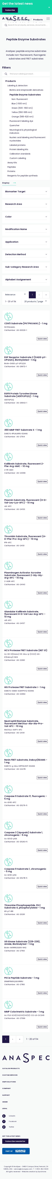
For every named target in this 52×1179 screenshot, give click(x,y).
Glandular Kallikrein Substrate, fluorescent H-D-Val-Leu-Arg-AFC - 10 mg (24, 614)
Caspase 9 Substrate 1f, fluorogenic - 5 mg (25, 797)
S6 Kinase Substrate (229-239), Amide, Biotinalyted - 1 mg (22, 943)
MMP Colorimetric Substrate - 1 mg (24, 1011)
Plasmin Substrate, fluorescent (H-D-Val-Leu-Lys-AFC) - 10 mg (25, 501)
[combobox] (15, 294)
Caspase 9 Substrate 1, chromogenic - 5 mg (25, 870)
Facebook (13, 1121)
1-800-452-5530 (41, 1169)
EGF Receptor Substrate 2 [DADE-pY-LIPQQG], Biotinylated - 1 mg (25, 358)
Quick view (42, 339)
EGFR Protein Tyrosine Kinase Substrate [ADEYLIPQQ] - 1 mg (21, 395)
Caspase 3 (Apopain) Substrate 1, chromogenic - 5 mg (23, 834)
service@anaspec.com (23, 1169)
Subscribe (10, 10)
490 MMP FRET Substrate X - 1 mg (23, 429)
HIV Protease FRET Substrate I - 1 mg (24, 687)
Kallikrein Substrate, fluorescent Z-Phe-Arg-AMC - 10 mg (24, 465)
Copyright (8, 1166)
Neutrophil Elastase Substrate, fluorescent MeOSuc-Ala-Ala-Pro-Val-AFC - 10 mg (23, 723)
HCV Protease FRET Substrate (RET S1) (25, 650)
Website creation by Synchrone (34, 1171)
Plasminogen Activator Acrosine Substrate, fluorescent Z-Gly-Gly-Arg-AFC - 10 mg (23, 575)
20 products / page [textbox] (33, 301)
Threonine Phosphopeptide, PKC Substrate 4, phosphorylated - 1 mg (24, 906)
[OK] (5, 25)
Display (6, 183)
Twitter (11, 1127)
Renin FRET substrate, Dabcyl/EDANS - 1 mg (25, 761)
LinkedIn (12, 1116)
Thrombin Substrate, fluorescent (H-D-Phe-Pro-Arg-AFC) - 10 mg (25, 537)
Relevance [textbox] (10, 294)
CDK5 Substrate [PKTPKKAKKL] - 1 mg (25, 323)
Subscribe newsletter (15, 1141)
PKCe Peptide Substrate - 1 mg (21, 977)
